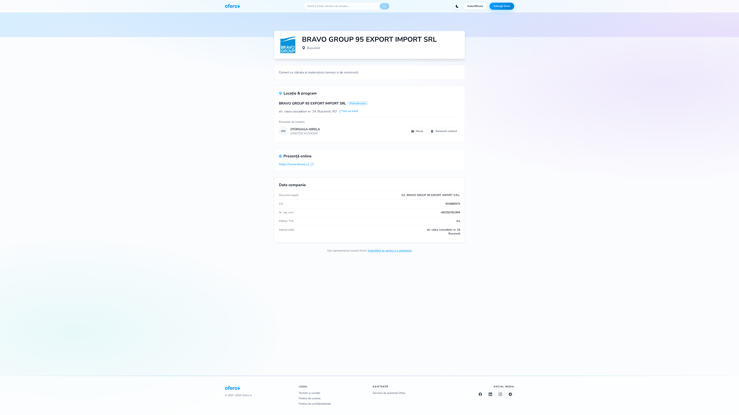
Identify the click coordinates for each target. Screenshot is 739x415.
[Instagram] (500, 394)
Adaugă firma (501, 6)
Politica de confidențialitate (315, 404)
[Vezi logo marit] (288, 45)
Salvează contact (446, 131)
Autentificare (475, 6)
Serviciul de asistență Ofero (389, 393)
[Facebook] (480, 394)
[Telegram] (510, 394)
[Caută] (384, 6)
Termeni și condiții (309, 393)
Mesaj (419, 131)
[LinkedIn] (490, 394)
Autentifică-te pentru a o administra (390, 250)
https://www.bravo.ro (294, 164)
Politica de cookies (310, 398)
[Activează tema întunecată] (457, 6)
